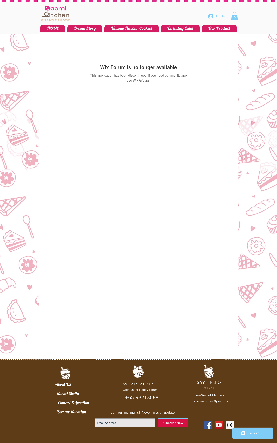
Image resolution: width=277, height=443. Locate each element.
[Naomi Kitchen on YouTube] (219, 425)
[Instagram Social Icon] (230, 425)
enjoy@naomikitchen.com (209, 395)
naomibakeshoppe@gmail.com (210, 401)
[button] (234, 16)
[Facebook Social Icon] (208, 425)
